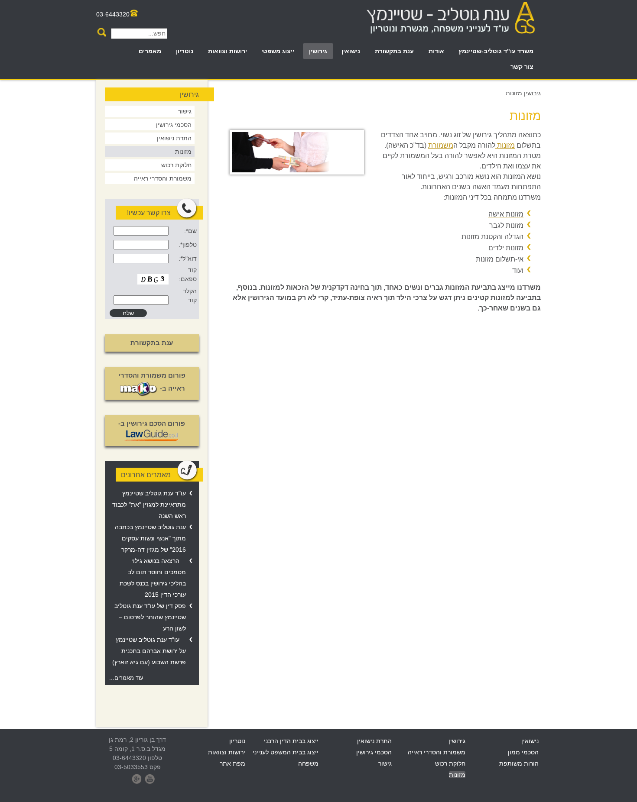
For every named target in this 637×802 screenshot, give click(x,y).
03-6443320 (113, 14)
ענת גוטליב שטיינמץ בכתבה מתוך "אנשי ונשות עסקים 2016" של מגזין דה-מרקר (150, 538)
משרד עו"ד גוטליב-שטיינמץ (495, 51)
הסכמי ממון (523, 752)
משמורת (440, 145)
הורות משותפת (519, 763)
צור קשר (521, 66)
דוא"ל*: (187, 258)
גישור (185, 111)
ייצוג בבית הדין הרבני (291, 740)
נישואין (350, 51)
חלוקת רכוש (176, 165)
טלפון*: (187, 244)
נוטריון (184, 51)
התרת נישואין (174, 138)
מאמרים (150, 51)
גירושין (318, 51)
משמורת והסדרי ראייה (163, 178)
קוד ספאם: (187, 274)
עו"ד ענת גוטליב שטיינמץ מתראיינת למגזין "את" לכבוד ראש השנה (149, 504)
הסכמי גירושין (174, 124)
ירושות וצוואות (227, 51)
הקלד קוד (189, 296)
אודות (436, 51)
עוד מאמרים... (126, 678)
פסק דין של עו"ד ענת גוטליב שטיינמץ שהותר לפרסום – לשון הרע (150, 617)
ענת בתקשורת (394, 51)
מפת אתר (232, 763)
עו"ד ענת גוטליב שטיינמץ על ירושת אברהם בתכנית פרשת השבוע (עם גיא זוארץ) (149, 651)
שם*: (190, 230)
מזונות (505, 145)
